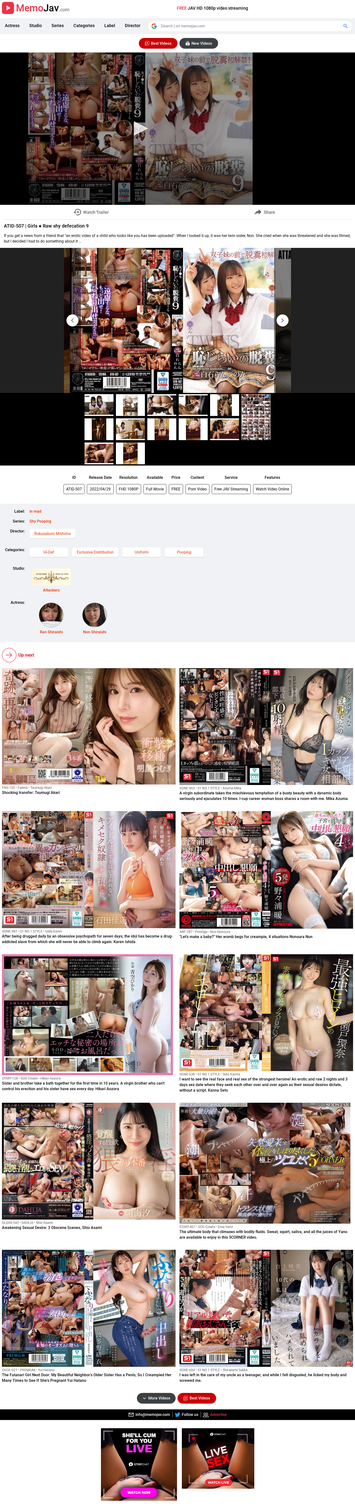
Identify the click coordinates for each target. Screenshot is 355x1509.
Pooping (184, 552)
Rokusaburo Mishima (52, 533)
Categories (84, 25)
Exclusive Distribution (95, 552)
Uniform (142, 552)
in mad (35, 511)
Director (132, 25)
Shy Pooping (40, 521)
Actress (12, 25)
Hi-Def (48, 552)
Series (57, 25)
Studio (35, 25)
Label (109, 25)
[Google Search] (346, 26)
